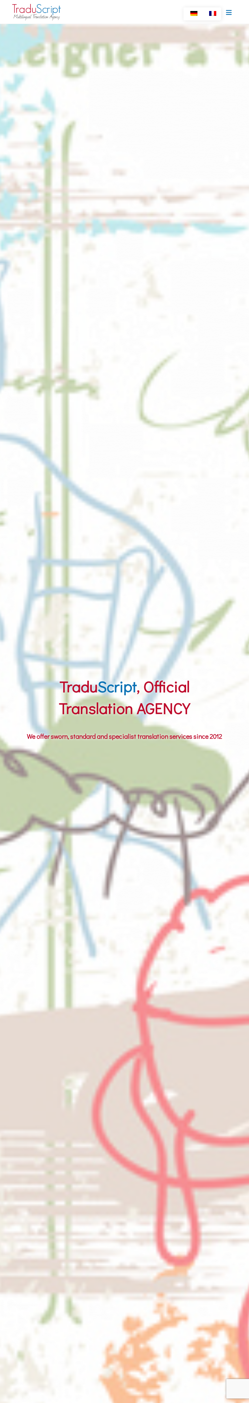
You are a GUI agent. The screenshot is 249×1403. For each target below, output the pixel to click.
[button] (229, 12)
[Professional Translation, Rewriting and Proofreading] (37, 12)
